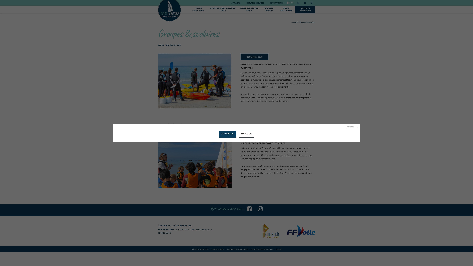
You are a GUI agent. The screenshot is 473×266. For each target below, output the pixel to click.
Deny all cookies (351, 127)
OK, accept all (227, 134)
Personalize (246, 134)
